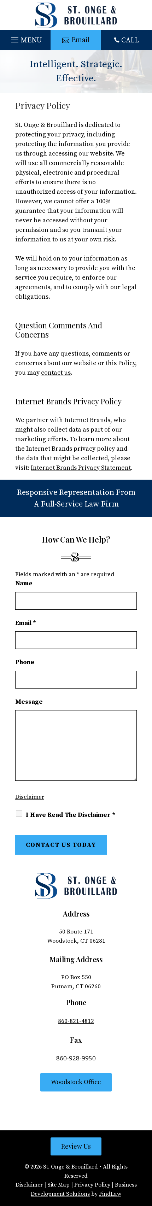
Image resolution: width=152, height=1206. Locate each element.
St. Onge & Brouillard (70, 1166)
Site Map (58, 1184)
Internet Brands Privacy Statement (81, 468)
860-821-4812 (76, 1021)
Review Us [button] (76, 1146)
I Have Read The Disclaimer (70, 815)
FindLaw (110, 1194)
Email (25, 623)
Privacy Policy (92, 1184)
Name (24, 583)
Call (130, 40)
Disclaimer (29, 797)
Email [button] (80, 40)
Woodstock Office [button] (76, 1082)
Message (29, 702)
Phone (24, 662)
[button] (25, 38)
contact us (56, 373)
